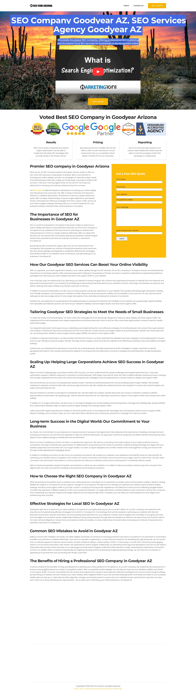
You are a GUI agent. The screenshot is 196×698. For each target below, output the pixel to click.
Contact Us (138, 5)
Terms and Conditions (83, 688)
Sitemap (118, 688)
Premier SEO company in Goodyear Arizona (69, 166)
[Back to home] (41, 5)
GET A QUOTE (157, 5)
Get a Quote (98, 101)
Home (126, 5)
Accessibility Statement (104, 688)
